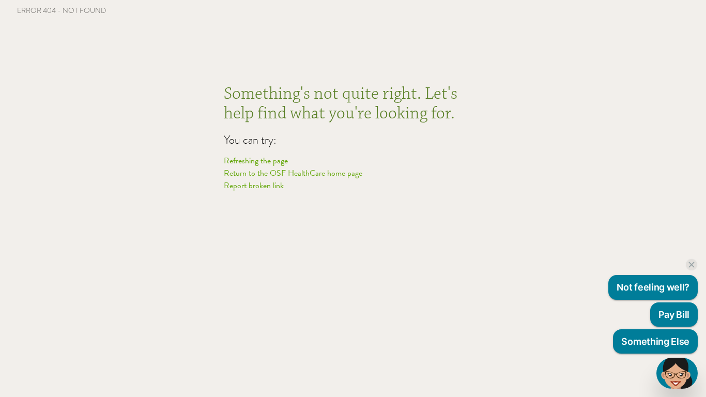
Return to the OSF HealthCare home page (293, 173)
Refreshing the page (256, 161)
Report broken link (254, 185)
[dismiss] (691, 264)
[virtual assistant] (677, 373)
